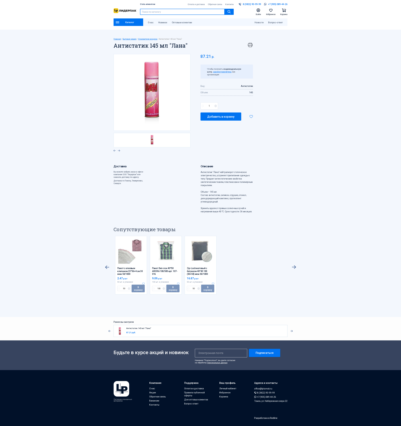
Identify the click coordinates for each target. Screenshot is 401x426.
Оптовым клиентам (182, 22)
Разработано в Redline (265, 418)
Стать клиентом (147, 4)
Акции (152, 392)
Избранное (225, 392)
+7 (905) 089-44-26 (266, 397)
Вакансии (154, 400)
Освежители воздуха (147, 39)
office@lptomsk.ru (263, 388)
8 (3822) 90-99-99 (265, 392)
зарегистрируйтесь (222, 72)
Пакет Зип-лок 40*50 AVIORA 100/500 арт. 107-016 (164, 271)
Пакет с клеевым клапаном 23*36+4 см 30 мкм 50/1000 (130, 271)
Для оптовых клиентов (196, 399)
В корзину (138, 288)
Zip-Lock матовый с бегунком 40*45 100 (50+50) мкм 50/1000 (197, 271)
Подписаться (264, 352)
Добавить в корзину (220, 116)
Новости (259, 22)
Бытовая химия (129, 39)
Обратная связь (215, 4)
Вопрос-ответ (275, 22)
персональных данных (217, 363)
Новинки (162, 22)
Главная (117, 39)
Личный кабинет (227, 388)
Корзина (223, 396)
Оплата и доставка (196, 4)
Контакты (229, 4)
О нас (151, 22)
